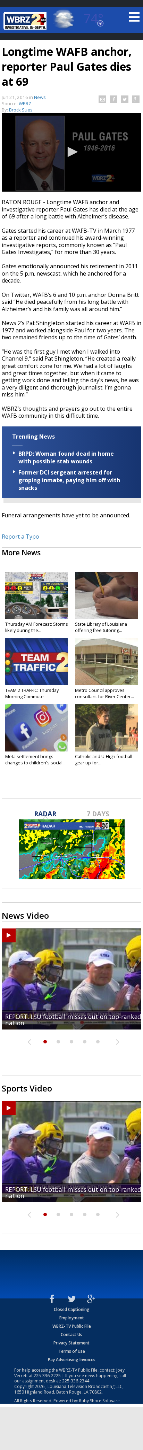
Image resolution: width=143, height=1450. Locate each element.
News (40, 97)
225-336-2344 (75, 1381)
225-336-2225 (47, 1376)
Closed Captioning (72, 1309)
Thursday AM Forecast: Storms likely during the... (36, 627)
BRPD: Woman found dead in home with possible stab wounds (66, 457)
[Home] (26, 21)
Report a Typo (20, 536)
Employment (71, 1318)
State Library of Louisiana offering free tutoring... (101, 627)
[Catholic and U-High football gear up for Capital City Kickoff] (106, 727)
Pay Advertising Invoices (71, 1360)
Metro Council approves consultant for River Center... (104, 693)
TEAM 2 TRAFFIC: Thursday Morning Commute (32, 693)
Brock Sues (21, 110)
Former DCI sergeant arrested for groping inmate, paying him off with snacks (69, 480)
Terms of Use (71, 1351)
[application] (71, 152)
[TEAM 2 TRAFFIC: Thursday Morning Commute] (36, 661)
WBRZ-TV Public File (71, 1326)
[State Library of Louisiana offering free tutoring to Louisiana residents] (106, 595)
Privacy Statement (71, 1343)
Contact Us (71, 1334)
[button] (71, 152)
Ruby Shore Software (99, 1401)
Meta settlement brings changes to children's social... (35, 759)
